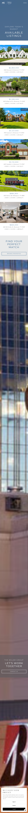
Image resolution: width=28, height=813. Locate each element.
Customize (14, 805)
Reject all (14, 801)
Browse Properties (14, 253)
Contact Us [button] (14, 671)
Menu (25, 3)
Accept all (14, 809)
